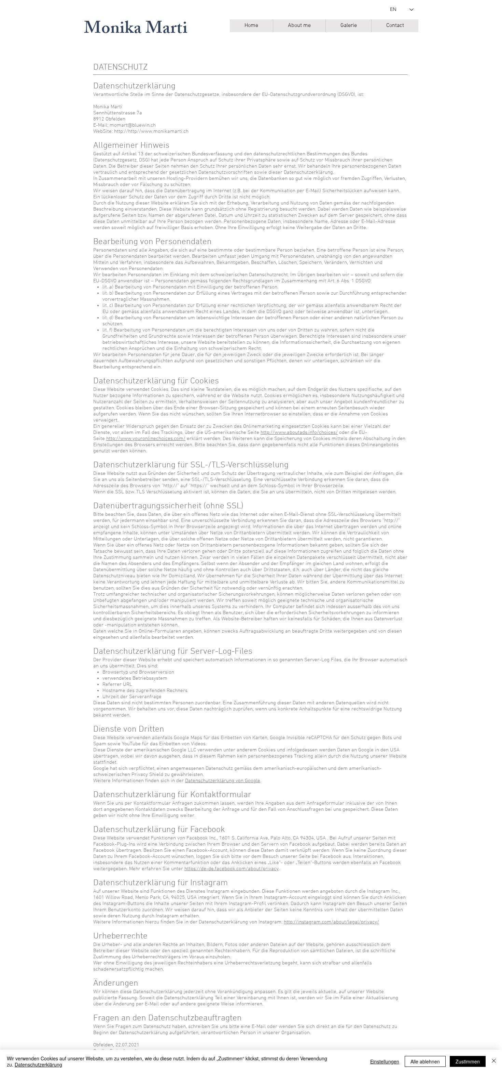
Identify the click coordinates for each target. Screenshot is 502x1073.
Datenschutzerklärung (38, 1064)
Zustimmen (468, 1061)
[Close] (494, 1061)
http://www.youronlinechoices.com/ (145, 439)
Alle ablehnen (425, 1061)
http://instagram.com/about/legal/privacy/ (331, 922)
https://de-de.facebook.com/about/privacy (231, 869)
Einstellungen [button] (384, 1061)
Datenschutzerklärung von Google (222, 781)
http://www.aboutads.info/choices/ (299, 432)
